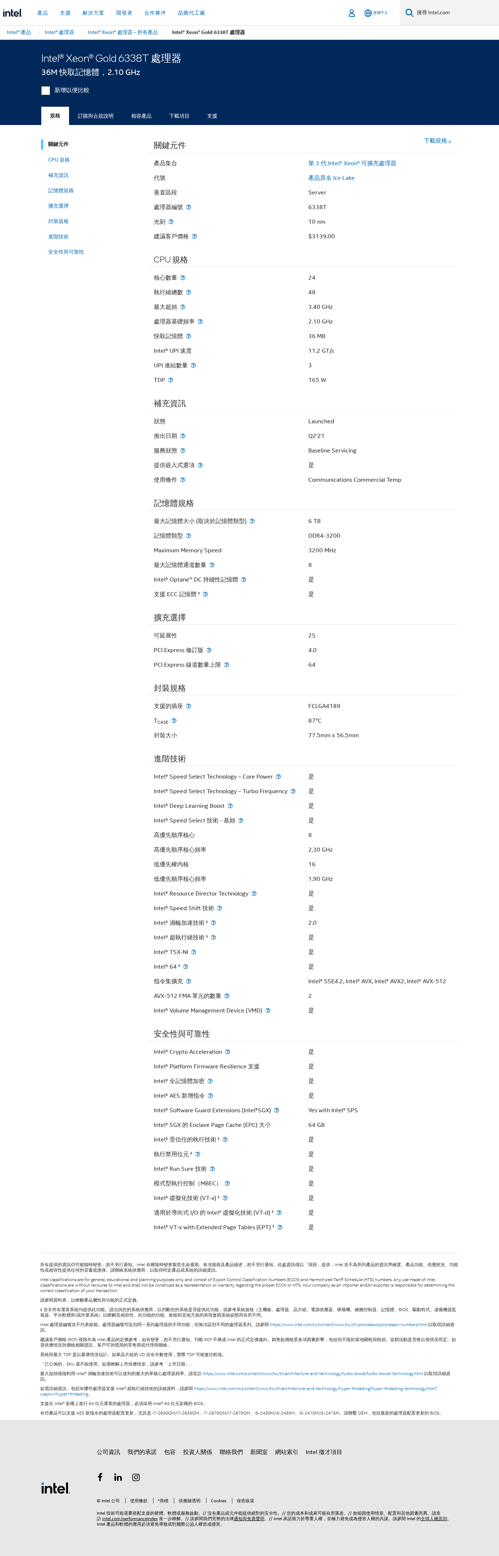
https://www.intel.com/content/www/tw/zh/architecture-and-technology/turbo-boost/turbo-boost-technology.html (313, 1374)
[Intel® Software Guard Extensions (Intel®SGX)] (277, 1110)
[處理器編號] (188, 207)
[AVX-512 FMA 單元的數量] (227, 996)
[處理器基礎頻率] (200, 321)
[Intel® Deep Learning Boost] (230, 806)
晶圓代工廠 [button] (191, 13)
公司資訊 (108, 1452)
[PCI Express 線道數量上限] (226, 665)
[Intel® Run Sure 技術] (212, 1169)
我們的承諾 (142, 1452)
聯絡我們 (231, 1452)
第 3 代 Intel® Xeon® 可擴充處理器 (352, 163)
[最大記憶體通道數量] (212, 565)
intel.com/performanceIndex (130, 1518)
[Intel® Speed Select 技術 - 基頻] (241, 820)
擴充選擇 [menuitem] (58, 205)
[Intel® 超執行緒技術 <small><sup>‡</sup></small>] (213, 937)
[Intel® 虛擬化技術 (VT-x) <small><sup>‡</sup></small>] (225, 1198)
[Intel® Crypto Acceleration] (228, 1052)
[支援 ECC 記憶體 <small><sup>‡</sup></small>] (205, 594)
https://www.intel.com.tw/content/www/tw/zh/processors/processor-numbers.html (348, 1325)
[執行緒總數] (188, 292)
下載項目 (179, 116)
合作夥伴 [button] (155, 13)
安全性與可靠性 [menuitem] (66, 252)
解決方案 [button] (93, 13)
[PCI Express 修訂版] (209, 650)
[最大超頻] (183, 307)
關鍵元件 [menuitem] (58, 144)
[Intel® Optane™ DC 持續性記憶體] (244, 579)
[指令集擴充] (188, 981)
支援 (212, 116)
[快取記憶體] (188, 336)
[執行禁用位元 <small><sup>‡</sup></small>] (198, 1154)
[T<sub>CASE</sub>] (174, 721)
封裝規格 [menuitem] (58, 221)
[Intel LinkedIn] (118, 1478)
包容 (170, 1452)
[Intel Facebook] (100, 1478)
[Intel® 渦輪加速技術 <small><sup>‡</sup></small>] (213, 923)
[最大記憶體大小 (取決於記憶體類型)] (252, 521)
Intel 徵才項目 (324, 1452)
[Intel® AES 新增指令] (210, 1096)
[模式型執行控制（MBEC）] (227, 1183)
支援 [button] (65, 13)
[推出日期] (183, 436)
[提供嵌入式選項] (200, 465)
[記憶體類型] (188, 536)
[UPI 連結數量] (193, 365)
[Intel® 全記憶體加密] (210, 1081)
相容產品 (141, 116)
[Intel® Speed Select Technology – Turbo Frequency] (293, 791)
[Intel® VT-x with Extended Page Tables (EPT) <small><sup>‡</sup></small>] (280, 1227)
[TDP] (171, 380)
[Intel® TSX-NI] (194, 952)
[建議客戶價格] (194, 236)
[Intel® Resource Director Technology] (254, 893)
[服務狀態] (183, 450)
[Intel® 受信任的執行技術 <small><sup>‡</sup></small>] (225, 1139)
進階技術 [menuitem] (58, 236)
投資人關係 (197, 1452)
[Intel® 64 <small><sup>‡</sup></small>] (186, 966)
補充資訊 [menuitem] (58, 175)
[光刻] (171, 222)
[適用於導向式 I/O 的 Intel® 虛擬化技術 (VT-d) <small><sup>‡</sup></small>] (279, 1212)
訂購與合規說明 (96, 116)
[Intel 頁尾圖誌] (56, 1487)
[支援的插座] (188, 706)
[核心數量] (183, 278)
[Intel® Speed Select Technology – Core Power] (278, 776)
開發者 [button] (124, 13)
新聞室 (259, 1452)
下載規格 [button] (435, 140)
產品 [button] (42, 13)
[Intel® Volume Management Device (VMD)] (268, 1010)
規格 (55, 115)
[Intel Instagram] (136, 1478)
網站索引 (286, 1452)
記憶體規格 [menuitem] (61, 190)
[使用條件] (183, 480)
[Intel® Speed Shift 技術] (220, 908)
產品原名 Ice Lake (331, 178)
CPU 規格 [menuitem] (59, 159)
